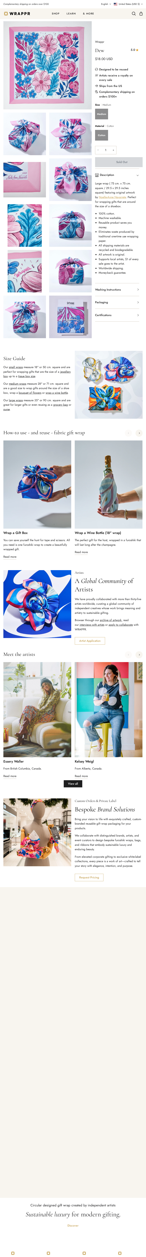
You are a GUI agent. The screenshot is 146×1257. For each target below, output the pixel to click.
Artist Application (90, 641)
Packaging (101, 302)
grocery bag (60, 405)
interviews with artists (92, 625)
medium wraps (17, 384)
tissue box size (26, 376)
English (104, 4)
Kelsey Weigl (84, 762)
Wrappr (99, 42)
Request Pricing (89, 877)
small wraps (16, 367)
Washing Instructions (108, 290)
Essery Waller (13, 762)
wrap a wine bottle (57, 393)
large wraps (16, 400)
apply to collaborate (121, 625)
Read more (9, 557)
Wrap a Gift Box (15, 533)
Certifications (103, 315)
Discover (73, 1226)
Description (107, 175)
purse (6, 409)
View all (73, 784)
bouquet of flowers (30, 393)
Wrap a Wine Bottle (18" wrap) (98, 533)
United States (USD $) (129, 4)
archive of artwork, (111, 620)
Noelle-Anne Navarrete (112, 197)
